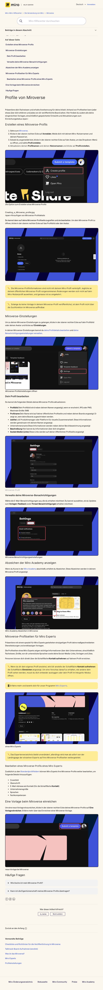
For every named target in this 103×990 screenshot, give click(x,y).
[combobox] (51, 21)
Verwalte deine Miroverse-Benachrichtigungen (27, 62)
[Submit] (19, 21)
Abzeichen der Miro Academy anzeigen (22, 67)
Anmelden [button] (91, 4)
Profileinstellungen (13, 963)
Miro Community (59, 982)
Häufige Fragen (12, 90)
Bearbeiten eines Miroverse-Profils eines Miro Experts (30, 79)
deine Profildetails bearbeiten (56, 330)
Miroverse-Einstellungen (16, 50)
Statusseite (42, 982)
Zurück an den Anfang (14, 928)
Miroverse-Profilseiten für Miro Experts (22, 73)
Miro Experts (61, 685)
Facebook (6, 899)
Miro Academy (30, 569)
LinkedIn (13, 899)
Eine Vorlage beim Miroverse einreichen (23, 85)
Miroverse (50, 13)
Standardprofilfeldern (29, 771)
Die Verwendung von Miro (34, 13)
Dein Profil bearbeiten (16, 56)
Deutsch (80, 4)
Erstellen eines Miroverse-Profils (20, 44)
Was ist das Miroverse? (14, 953)
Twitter (10, 899)
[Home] (19, 4)
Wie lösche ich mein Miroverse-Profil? (26, 883)
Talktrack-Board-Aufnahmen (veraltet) (21, 949)
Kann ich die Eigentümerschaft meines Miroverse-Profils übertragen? (40, 891)
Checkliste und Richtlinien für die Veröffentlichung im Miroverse (32, 944)
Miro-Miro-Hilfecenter (13, 13)
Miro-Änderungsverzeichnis (21, 982)
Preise (74, 982)
